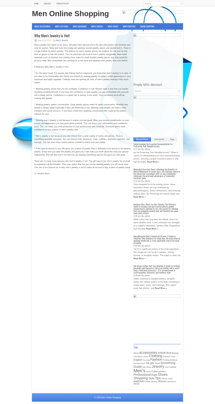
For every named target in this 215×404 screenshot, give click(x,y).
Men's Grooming (80, 26)
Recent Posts (142, 139)
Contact (47, 3)
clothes (145, 357)
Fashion (156, 359)
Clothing (155, 356)
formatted (137, 363)
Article (162, 352)
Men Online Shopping (70, 13)
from (143, 363)
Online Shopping (147, 26)
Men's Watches (129, 26)
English (137, 359)
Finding (166, 360)
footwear (174, 360)
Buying (175, 353)
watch (170, 378)
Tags (172, 139)
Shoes (163, 375)
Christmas (137, 356)
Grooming (168, 363)
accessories (148, 353)
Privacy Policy (63, 3)
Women (162, 381)
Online (154, 371)
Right (154, 375)
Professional (142, 374)
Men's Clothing (61, 26)
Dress (173, 357)
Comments (159, 139)
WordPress (171, 381)
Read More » (153, 162)
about (136, 353)
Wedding (154, 381)
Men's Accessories (42, 26)
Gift (147, 363)
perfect (162, 371)
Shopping (140, 378)
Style (151, 378)
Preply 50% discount (147, 84)
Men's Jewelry (97, 26)
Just (167, 367)
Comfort (166, 356)
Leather (173, 367)
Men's (47, 173)
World (136, 384)
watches (139, 381)
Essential (146, 360)
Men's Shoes (113, 26)
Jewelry (40, 173)
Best (168, 352)
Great (157, 363)
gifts (152, 363)
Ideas (148, 367)
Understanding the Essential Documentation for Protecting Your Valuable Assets (153, 145)
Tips (158, 378)
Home (36, 3)
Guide (137, 366)
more (148, 372)
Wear (147, 381)
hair (144, 367)
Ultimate (164, 378)
